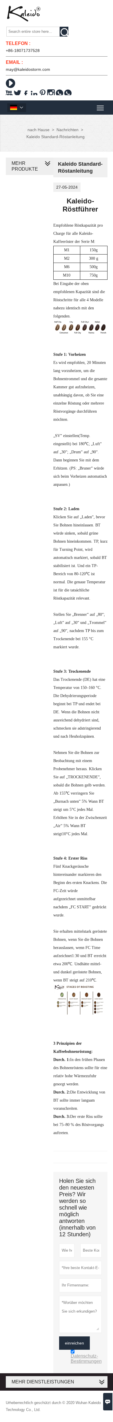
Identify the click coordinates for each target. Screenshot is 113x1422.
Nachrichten (68, 129)
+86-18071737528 (23, 50)
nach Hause (39, 129)
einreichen (74, 1343)
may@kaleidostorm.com (28, 69)
